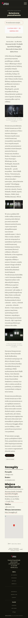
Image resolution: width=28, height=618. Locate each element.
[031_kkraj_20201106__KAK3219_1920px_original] (18, 204)
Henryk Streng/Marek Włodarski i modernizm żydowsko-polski (13, 549)
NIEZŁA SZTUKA (8, 615)
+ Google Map (9, 501)
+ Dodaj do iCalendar (10, 459)
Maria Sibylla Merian (16, 543)
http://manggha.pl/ (11, 512)
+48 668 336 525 (14, 567)
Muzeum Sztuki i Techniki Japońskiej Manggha (13, 492)
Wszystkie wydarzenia (14, 10)
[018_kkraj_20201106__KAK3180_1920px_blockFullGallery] (9, 204)
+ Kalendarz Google (10, 455)
